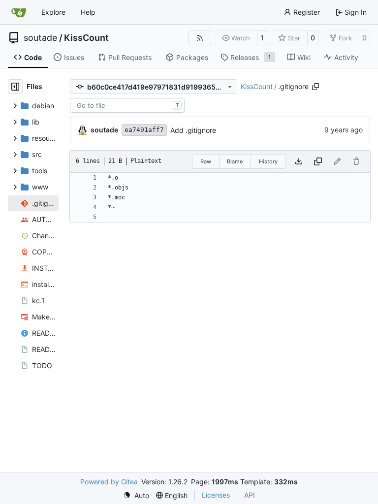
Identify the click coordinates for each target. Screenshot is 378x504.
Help (88, 12)
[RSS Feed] (200, 38)
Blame (235, 161)
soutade (40, 38)
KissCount (86, 38)
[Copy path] (315, 86)
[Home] (18, 12)
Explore (53, 12)
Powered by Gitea (109, 481)
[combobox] (127, 105)
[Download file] (299, 161)
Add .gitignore (193, 130)
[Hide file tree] (15, 86)
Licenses (216, 495)
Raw (205, 161)
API (249, 495)
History (268, 161)
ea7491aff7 (144, 129)
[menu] (136, 495)
